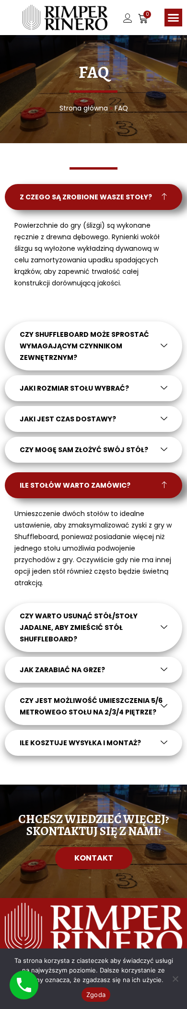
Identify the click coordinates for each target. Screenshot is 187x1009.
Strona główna (83, 108)
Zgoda (95, 994)
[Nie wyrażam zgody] (175, 979)
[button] (173, 18)
